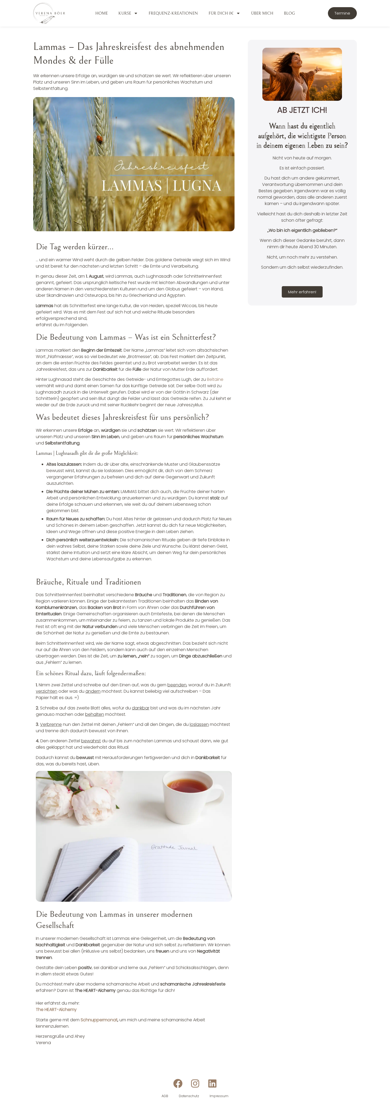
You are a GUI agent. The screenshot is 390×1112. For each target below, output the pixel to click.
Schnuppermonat (99, 1020)
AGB (165, 1096)
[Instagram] (195, 1083)
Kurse (124, 13)
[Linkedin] (212, 1083)
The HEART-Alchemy (56, 1009)
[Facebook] (178, 1083)
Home (101, 13)
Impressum (219, 1096)
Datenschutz (189, 1096)
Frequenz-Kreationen (173, 13)
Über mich (262, 13)
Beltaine (215, 379)
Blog (289, 13)
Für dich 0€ (221, 13)
